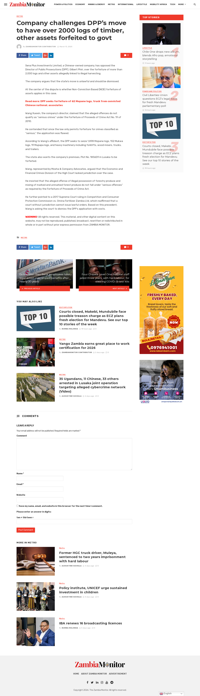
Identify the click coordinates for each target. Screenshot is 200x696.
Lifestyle (141, 4)
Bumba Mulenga (70, 329)
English (167, 693)
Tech (172, 4)
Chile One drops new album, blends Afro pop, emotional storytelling (161, 55)
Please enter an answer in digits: (34, 512)
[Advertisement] (161, 216)
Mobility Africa (158, 4)
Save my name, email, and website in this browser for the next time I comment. (60, 506)
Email (20, 484)
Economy (80, 4)
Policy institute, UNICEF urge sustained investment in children (93, 590)
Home (76, 674)
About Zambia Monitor (94, 674)
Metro (111, 4)
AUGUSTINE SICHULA (72, 396)
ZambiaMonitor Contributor (41, 47)
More (181, 4)
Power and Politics (152, 91)
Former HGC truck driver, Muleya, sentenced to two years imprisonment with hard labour (92, 557)
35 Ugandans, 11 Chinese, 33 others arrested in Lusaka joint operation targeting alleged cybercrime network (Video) (92, 385)
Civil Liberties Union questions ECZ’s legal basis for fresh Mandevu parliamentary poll (159, 100)
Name (20, 473)
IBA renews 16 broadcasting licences (90, 623)
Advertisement (118, 674)
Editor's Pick (65, 307)
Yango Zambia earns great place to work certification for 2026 (94, 346)
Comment (22, 436)
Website (21, 495)
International (126, 4)
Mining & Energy (96, 4)
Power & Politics (63, 4)
